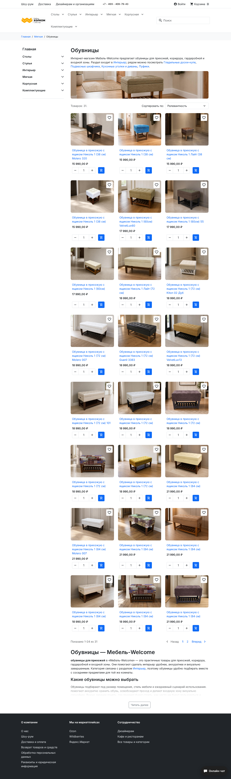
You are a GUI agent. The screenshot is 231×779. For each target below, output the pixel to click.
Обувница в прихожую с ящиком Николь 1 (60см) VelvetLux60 (135, 221)
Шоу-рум (27, 4)
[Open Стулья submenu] (80, 14)
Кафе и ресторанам (130, 736)
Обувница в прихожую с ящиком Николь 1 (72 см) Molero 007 (89, 355)
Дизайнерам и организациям (75, 4)
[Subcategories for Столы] (62, 56)
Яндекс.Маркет (79, 742)
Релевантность (177, 106)
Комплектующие (62, 26)
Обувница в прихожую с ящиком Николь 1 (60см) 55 (185, 219)
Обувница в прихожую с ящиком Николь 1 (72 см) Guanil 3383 (136, 355)
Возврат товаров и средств (39, 747)
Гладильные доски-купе (180, 62)
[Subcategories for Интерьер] (62, 70)
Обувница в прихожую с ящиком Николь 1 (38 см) (136, 152)
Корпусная (132, 14)
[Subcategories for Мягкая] (62, 77)
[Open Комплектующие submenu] (76, 26)
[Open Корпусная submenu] (142, 14)
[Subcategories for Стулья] (62, 63)
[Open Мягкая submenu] (120, 14)
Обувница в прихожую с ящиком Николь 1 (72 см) (136, 421)
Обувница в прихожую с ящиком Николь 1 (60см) (88, 286)
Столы (55, 14)
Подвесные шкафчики (85, 66)
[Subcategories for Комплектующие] (62, 90)
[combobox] (183, 20)
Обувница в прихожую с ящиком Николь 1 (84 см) (183, 484)
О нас (25, 731)
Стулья (72, 14)
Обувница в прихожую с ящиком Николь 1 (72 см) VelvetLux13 (183, 355)
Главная (29, 49)
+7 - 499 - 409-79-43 (116, 4)
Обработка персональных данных (38, 754)
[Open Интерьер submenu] (101, 14)
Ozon (72, 731)
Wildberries (76, 736)
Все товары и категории (133, 742)
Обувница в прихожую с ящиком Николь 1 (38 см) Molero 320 (89, 154)
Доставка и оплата (33, 742)
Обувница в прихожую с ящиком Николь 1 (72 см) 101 (91, 421)
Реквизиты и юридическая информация (38, 764)
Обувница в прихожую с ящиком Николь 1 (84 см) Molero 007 (89, 549)
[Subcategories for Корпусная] (62, 83)
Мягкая (111, 14)
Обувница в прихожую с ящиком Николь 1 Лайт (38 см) (184, 154)
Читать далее (139, 705)
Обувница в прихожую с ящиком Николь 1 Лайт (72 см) (137, 288)
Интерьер (91, 14)
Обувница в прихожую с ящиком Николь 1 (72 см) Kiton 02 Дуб (183, 288)
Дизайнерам (126, 731)
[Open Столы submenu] (63, 14)
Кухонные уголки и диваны (119, 66)
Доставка (44, 4)
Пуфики (144, 66)
